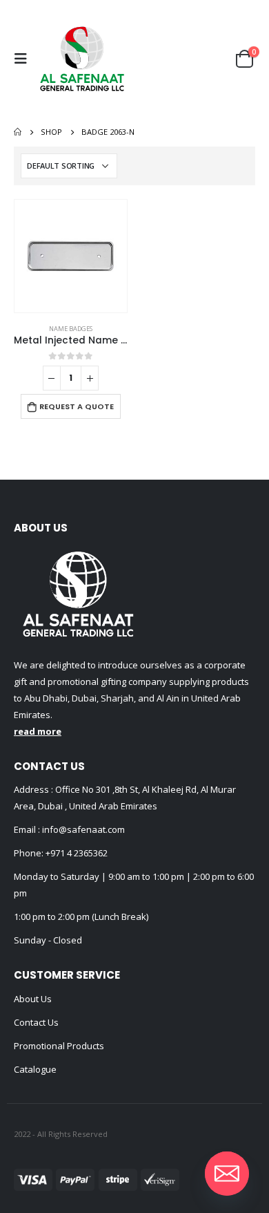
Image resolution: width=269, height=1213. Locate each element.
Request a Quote (76, 406)
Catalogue (35, 1069)
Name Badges (70, 328)
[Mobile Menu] (24, 58)
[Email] (227, 1173)
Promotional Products (59, 1046)
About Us (33, 999)
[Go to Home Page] (17, 132)
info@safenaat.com (82, 829)
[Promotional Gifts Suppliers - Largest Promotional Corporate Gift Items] (82, 59)
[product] (70, 256)
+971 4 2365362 (77, 853)
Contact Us (36, 1022)
